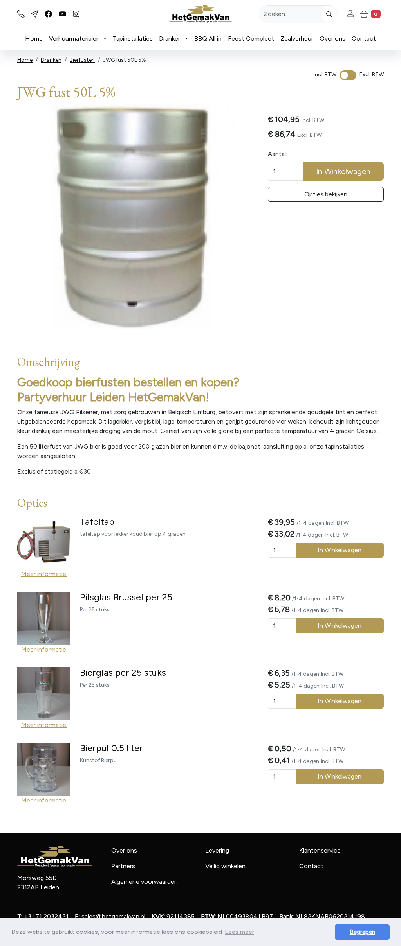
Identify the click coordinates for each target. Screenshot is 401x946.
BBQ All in (208, 38)
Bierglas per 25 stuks (123, 672)
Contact (364, 38)
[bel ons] (21, 14)
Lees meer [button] (239, 931)
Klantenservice (320, 850)
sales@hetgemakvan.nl (110, 916)
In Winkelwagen (343, 171)
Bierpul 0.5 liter (111, 748)
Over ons (332, 38)
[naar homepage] (200, 14)
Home (34, 38)
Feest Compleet (251, 38)
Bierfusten (82, 60)
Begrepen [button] (362, 931)
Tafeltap (97, 521)
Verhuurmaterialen (75, 38)
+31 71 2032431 (43, 916)
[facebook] (48, 14)
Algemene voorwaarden (144, 881)
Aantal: (277, 154)
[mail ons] (34, 14)
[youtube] (62, 14)
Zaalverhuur (296, 38)
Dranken (171, 38)
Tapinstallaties (133, 38)
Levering (217, 850)
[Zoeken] (329, 14)
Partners (123, 866)
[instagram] (76, 14)
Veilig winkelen (225, 866)
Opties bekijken (325, 194)
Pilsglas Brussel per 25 (126, 597)
